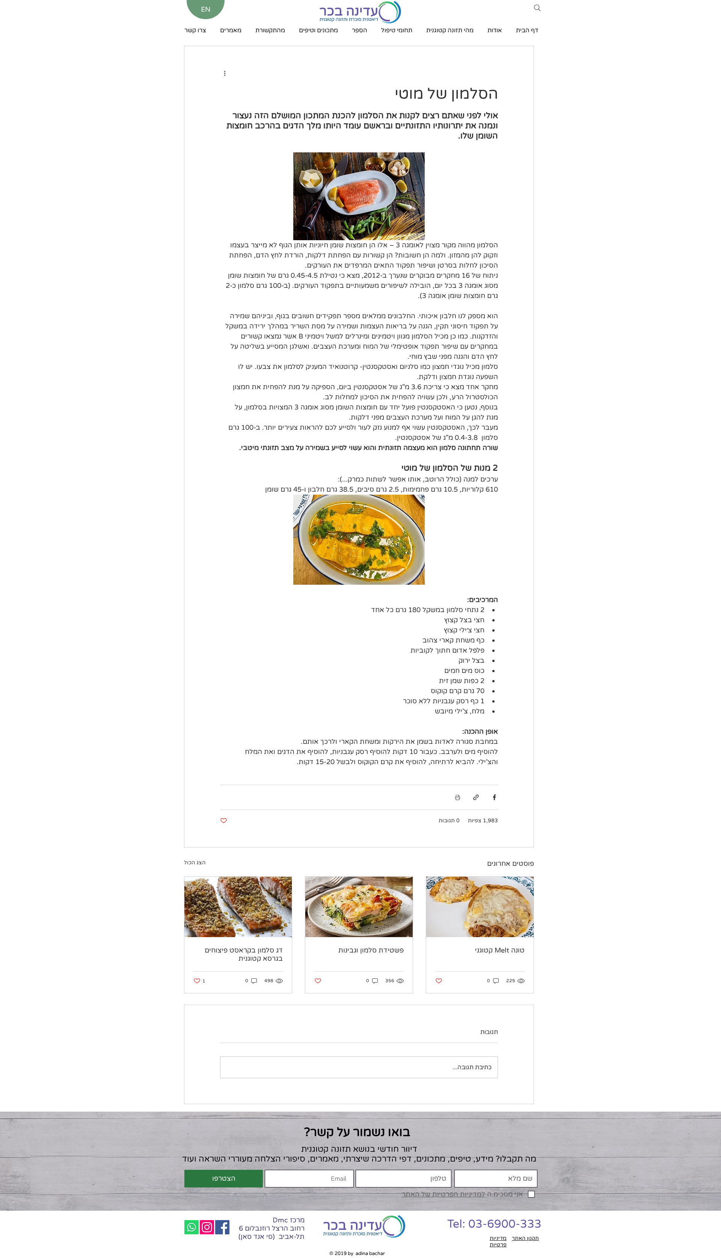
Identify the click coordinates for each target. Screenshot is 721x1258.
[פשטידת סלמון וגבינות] (359, 907)
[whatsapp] (191, 1227)
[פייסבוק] (222, 1227)
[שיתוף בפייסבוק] (494, 797)
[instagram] (207, 1227)
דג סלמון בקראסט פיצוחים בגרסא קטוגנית (244, 954)
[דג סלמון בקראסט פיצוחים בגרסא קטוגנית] (238, 907)
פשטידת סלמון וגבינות (371, 950)
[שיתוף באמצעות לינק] (476, 797)
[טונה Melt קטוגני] (480, 907)
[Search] (537, 8)
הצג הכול (194, 862)
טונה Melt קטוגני (500, 950)
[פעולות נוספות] (224, 73)
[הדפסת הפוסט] (457, 797)
